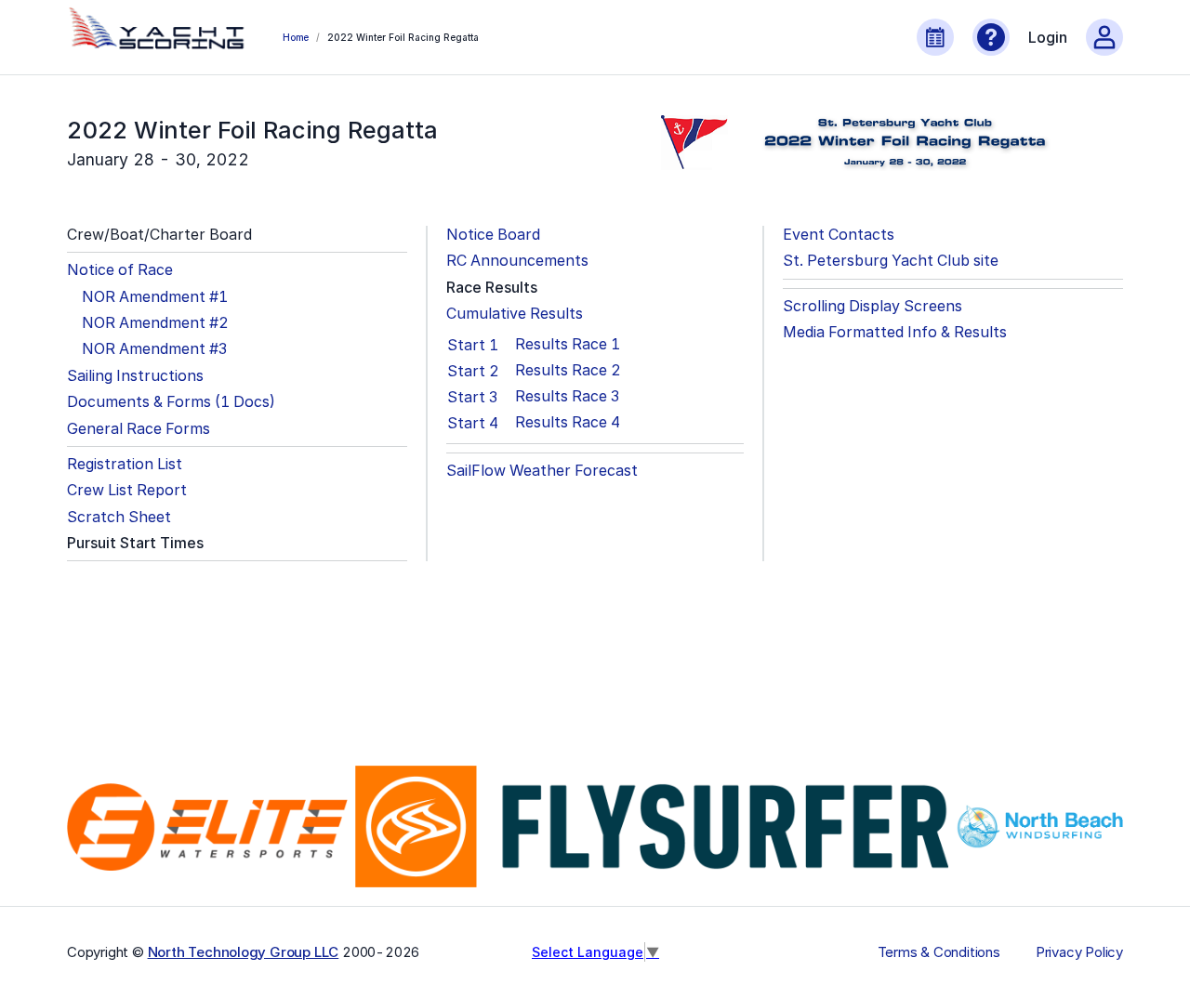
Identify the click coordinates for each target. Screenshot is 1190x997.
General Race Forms (138, 429)
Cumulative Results (514, 313)
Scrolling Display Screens (872, 306)
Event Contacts (838, 234)
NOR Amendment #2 (155, 323)
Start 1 (472, 344)
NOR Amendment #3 (154, 349)
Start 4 (472, 422)
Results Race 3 (567, 396)
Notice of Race (120, 270)
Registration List (124, 464)
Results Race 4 (567, 422)
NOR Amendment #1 (155, 297)
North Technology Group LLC (243, 952)
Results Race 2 (568, 370)
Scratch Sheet (119, 517)
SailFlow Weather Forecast (542, 470)
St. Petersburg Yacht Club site (890, 260)
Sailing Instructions (135, 376)
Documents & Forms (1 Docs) (171, 402)
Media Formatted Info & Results (895, 332)
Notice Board (493, 234)
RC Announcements (517, 260)
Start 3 (472, 396)
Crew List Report (127, 490)
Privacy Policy (1079, 952)
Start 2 (473, 370)
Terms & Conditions (939, 952)
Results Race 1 (567, 344)
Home (296, 37)
